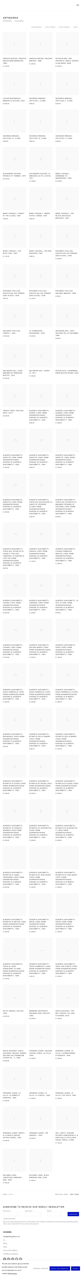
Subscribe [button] (24, 645)
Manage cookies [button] (40, 1268)
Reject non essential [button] (60, 1268)
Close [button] (63, 614)
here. (43, 661)
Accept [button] (75, 1268)
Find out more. (12, 1273)
